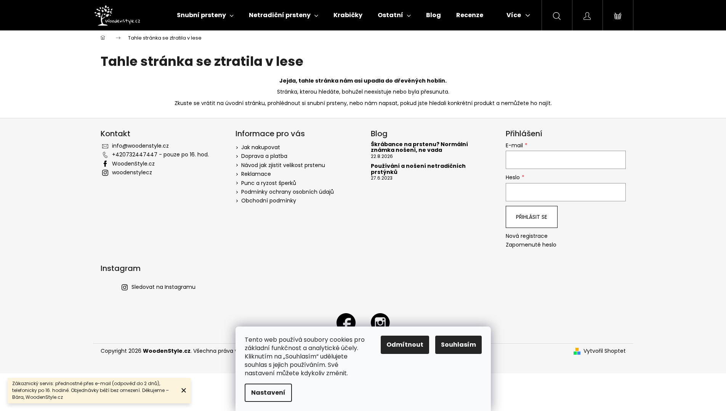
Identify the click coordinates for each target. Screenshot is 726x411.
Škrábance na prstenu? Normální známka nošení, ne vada (419, 147)
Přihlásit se (531, 217)
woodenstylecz (132, 172)
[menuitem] (205, 15)
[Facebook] (346, 322)
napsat (388, 103)
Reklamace (256, 174)
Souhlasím (458, 344)
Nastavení (268, 392)
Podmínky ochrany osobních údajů (287, 192)
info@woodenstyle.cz (140, 146)
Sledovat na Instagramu (163, 287)
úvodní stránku (245, 103)
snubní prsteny (327, 103)
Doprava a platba (264, 156)
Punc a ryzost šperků (268, 183)
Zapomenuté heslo (531, 245)
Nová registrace (527, 236)
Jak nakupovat (260, 147)
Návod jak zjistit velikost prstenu (283, 165)
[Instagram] (380, 322)
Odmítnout (404, 344)
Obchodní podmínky (268, 200)
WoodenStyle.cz (133, 163)
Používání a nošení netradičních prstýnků (418, 169)
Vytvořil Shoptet (604, 351)
